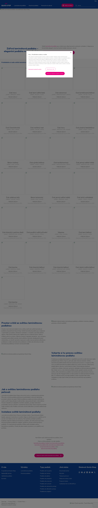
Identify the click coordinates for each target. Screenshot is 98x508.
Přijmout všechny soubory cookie (55, 73)
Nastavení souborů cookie (34, 69)
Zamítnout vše (50, 69)
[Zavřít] (70, 52)
